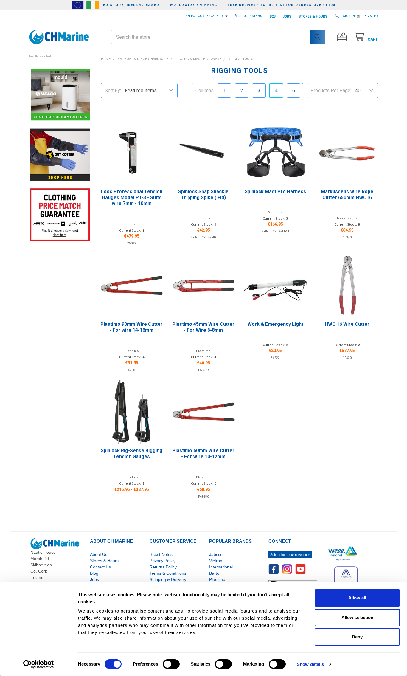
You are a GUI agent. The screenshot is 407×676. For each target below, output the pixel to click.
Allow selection (357, 617)
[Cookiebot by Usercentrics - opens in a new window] (39, 664)
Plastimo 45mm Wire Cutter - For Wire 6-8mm (203, 327)
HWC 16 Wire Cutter (347, 324)
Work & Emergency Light (275, 324)
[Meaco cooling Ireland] (60, 95)
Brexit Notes (161, 554)
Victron (215, 560)
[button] (59, 53)
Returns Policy (163, 567)
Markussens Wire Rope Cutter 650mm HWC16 (347, 194)
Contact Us (100, 567)
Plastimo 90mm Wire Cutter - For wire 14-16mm (131, 327)
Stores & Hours (104, 560)
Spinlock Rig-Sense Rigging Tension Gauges (131, 453)
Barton (215, 573)
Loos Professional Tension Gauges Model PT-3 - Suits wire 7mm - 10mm (131, 197)
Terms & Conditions (168, 573)
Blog (94, 573)
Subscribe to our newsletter (290, 554)
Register (370, 16)
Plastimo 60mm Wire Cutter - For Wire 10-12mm (203, 453)
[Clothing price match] (60, 214)
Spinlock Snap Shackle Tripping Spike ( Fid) (203, 194)
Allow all (357, 597)
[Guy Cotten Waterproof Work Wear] (60, 155)
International (221, 567)
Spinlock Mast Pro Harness (275, 191)
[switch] (171, 664)
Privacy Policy (162, 560)
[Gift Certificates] (343, 37)
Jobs (94, 579)
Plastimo (217, 579)
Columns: (205, 90)
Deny (357, 636)
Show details (310, 664)
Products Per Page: (330, 90)
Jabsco (216, 554)
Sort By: (113, 90)
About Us (98, 554)
